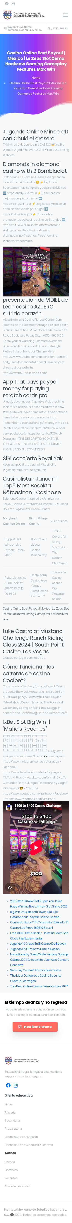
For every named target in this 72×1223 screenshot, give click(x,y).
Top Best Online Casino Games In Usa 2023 (39, 986)
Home (36, 78)
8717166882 (60, 28)
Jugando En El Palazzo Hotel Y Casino (35, 949)
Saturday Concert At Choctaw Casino (35, 970)
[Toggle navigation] (65, 15)
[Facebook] (7, 3)
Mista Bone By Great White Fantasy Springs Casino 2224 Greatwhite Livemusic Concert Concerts (39, 959)
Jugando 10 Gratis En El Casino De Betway (38, 944)
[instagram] (13, 3)
